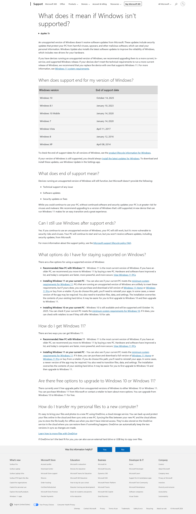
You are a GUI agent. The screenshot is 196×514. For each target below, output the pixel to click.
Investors (162, 482)
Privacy (102, 508)
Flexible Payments (47, 496)
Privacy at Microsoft (165, 478)
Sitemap (77, 508)
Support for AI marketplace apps (140, 478)
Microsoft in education (78, 464)
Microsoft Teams (104, 487)
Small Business (103, 496)
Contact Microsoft (90, 508)
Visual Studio (133, 496)
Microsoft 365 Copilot (105, 492)
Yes (104, 449)
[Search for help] (175, 3)
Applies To (45, 33)
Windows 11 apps (16, 496)
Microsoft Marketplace (137, 487)
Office (62, 4)
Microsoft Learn (134, 473)
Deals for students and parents (81, 492)
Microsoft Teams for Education (81, 473)
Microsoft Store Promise (49, 492)
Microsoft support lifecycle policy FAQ (112, 242)
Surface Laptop (15, 469)
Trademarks (126, 508)
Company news (164, 473)
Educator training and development (82, 487)
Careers (161, 464)
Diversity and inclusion (166, 487)
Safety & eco (138, 508)
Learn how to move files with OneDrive (57, 433)
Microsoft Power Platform (107, 482)
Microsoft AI (102, 464)
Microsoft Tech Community (138, 482)
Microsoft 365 (51, 4)
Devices (84, 4)
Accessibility (163, 492)
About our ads (162, 508)
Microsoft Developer (136, 469)
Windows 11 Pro (51, 358)
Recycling (149, 508)
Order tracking (46, 482)
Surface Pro (14, 464)
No (122, 449)
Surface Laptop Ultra (17, 473)
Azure (131, 464)
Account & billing (100, 4)
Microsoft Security (104, 469)
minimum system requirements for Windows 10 (116, 310)
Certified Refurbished (48, 487)
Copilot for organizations (18, 482)
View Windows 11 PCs (125, 274)
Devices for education (77, 469)
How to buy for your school (79, 482)
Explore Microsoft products (19, 492)
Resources (114, 4)
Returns (43, 478)
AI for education (75, 496)
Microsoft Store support (49, 473)
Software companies (136, 492)
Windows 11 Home (133, 287)
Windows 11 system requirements (72, 68)
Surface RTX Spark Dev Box (19, 478)
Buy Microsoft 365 (132, 4)
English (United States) (22, 504)
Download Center (47, 469)
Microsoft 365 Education (78, 478)
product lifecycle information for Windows (130, 152)
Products (72, 4)
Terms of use (113, 508)
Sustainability (163, 496)
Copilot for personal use (18, 487)
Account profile (46, 464)
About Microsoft (164, 469)
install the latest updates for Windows (120, 158)
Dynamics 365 (103, 473)
